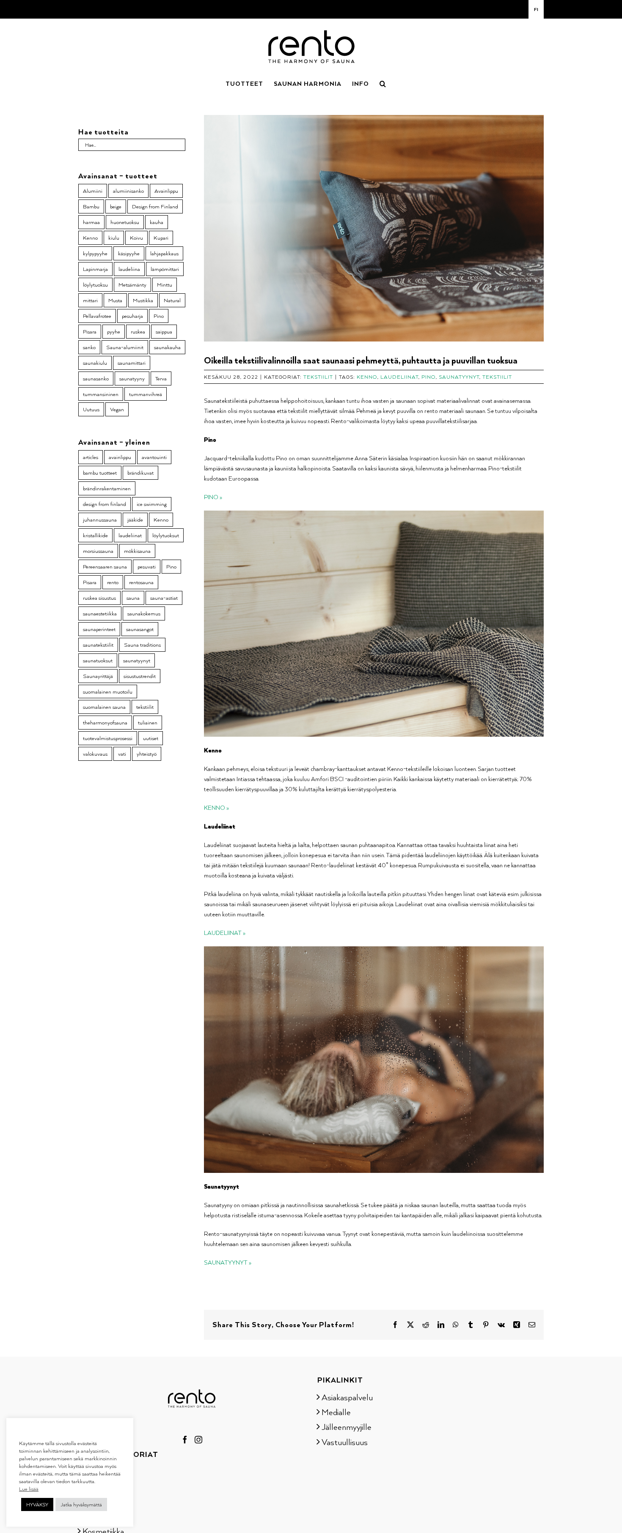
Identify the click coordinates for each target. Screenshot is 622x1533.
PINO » (213, 497)
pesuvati (147, 566)
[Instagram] (198, 1439)
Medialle (336, 1412)
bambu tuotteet (100, 472)
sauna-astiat (164, 597)
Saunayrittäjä (98, 676)
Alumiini (92, 190)
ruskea (138, 331)
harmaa (91, 222)
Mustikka (143, 300)
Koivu (136, 237)
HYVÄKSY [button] (37, 1504)
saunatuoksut (98, 660)
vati (122, 753)
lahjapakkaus (164, 253)
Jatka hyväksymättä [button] (81, 1504)
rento (112, 582)
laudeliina (129, 269)
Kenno (367, 376)
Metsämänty (132, 284)
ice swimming (152, 504)
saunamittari (132, 362)
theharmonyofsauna (105, 722)
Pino (428, 376)
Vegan (117, 409)
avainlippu (120, 457)
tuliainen (147, 722)
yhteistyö (147, 753)
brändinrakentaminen (107, 488)
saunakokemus (143, 613)
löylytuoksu (95, 284)
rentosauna (141, 582)
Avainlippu (166, 190)
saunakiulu (95, 362)
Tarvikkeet (100, 1516)
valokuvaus (95, 753)
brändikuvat (140, 472)
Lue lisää (29, 1488)
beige (115, 206)
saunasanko (96, 378)
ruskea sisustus (99, 597)
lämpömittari (165, 269)
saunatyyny (132, 378)
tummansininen (100, 394)
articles (90, 457)
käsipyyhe (129, 253)
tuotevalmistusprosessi (107, 738)
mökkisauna (137, 551)
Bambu (91, 206)
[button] (383, 82)
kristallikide (95, 535)
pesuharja (132, 316)
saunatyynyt (459, 376)
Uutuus (91, 409)
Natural (172, 300)
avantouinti (154, 457)
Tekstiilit (318, 376)
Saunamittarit (106, 1486)
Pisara (89, 331)
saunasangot (140, 629)
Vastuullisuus (345, 1442)
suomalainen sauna (104, 706)
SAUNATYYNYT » (227, 1262)
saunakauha (167, 347)
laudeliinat (399, 376)
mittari (90, 300)
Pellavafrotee (97, 316)
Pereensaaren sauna (105, 566)
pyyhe (113, 331)
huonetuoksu (124, 222)
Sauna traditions (142, 644)
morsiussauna (98, 551)
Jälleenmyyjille (347, 1426)
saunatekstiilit (98, 644)
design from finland (104, 504)
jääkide (135, 519)
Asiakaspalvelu (347, 1397)
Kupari (161, 237)
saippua (164, 331)
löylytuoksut (165, 535)
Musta (115, 300)
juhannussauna (100, 519)
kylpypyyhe (95, 253)
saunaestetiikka (100, 613)
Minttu (164, 284)
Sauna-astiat (105, 1471)
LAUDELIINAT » (224, 933)
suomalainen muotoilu (107, 691)
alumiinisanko (128, 190)
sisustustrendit (140, 676)
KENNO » (216, 807)
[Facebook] (185, 1439)
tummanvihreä (145, 394)
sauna (133, 597)
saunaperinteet (99, 629)
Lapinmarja (95, 269)
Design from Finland (155, 206)
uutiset (150, 738)
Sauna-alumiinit (124, 347)
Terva (161, 378)
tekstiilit (497, 376)
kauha (156, 222)
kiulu (113, 237)
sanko (89, 347)
